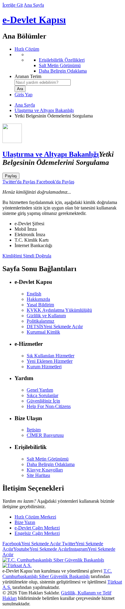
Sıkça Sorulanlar (42, 395)
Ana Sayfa (34, 5)
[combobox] (43, 82)
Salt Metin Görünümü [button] (48, 458)
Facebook (31, 543)
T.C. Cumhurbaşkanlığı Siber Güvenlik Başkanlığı (57, 573)
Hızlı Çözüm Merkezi (35, 516)
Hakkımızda (38, 299)
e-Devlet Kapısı (34, 19)
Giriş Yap (23, 94)
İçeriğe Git (12, 5)
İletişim (34, 429)
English (34, 293)
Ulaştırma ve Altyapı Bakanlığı (44, 110)
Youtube (41, 549)
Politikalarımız (40, 321)
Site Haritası (38, 475)
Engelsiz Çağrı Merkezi (37, 533)
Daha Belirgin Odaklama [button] (51, 464)
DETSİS (55, 326)
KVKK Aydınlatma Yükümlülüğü (59, 310)
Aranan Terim (28, 76)
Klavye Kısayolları (45, 469)
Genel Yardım (40, 390)
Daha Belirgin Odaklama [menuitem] (63, 70)
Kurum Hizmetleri (44, 366)
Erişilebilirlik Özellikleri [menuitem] (62, 60)
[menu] (69, 63)
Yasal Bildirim (40, 304)
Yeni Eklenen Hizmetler (50, 361)
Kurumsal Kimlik (43, 332)
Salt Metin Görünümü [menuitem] (60, 65)
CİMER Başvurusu (45, 435)
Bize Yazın (25, 522)
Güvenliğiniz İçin (43, 400)
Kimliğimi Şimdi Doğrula (26, 255)
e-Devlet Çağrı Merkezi (37, 527)
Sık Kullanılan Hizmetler (50, 355)
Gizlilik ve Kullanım (46, 315)
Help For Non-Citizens (49, 406)
